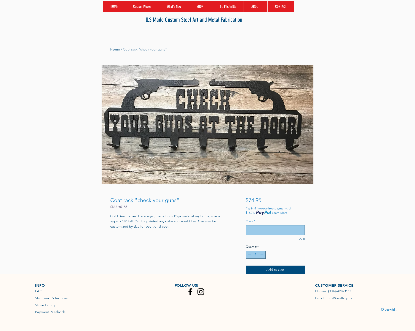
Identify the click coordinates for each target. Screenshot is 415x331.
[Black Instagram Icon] (200, 291)
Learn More (279, 213)
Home (115, 49)
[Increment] (262, 254)
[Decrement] (249, 254)
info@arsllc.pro (339, 298)
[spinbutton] (256, 254)
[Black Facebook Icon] (190, 291)
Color (250, 221)
